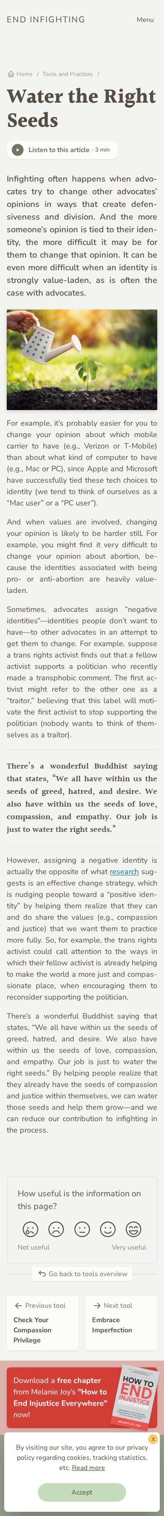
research (124, 872)
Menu (145, 19)
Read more (88, 1468)
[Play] (18, 150)
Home (23, 74)
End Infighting (46, 19)
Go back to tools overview (87, 1274)
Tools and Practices (68, 74)
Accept (82, 1492)
